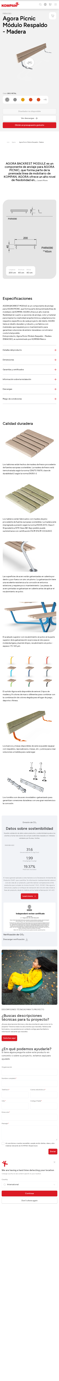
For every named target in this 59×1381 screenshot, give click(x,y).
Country (5, 1179)
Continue (29, 1193)
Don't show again (29, 1200)
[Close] (54, 1162)
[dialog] (29, 690)
